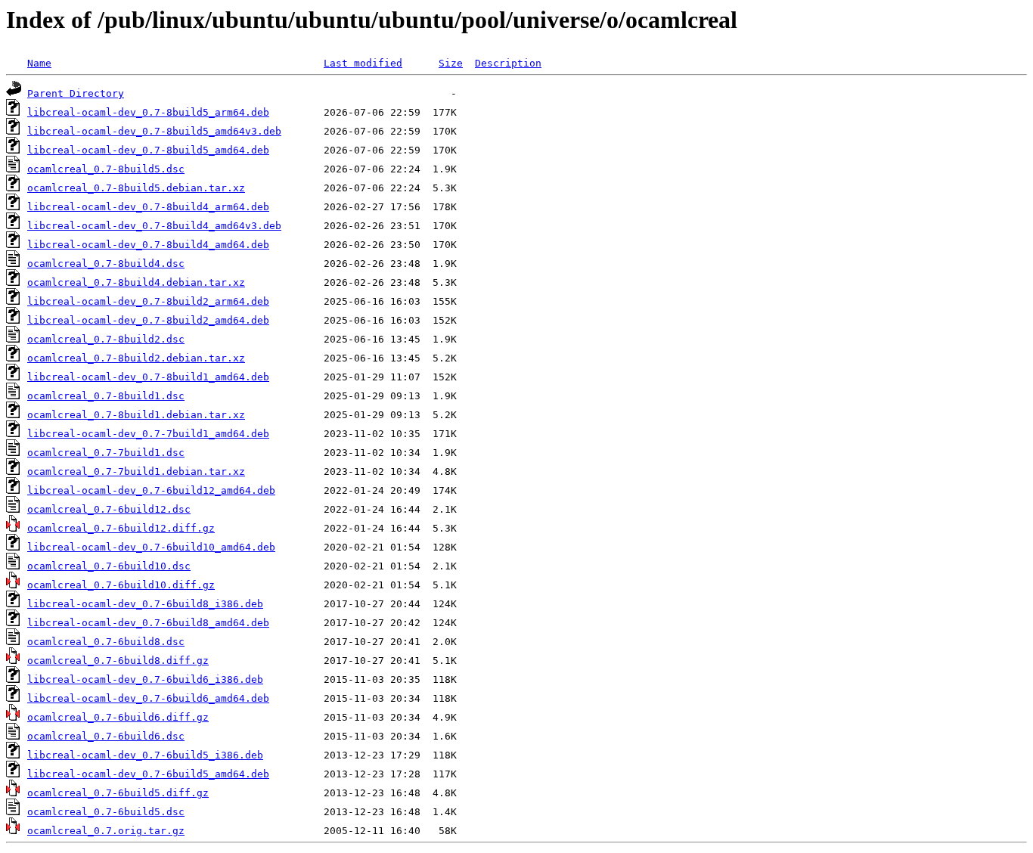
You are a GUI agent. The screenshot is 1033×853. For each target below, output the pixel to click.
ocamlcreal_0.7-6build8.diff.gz (118, 660)
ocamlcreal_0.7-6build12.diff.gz (121, 528)
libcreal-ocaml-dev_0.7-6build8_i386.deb (145, 604)
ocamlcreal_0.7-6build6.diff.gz (118, 717)
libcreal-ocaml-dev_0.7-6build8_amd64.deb (148, 622)
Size (451, 63)
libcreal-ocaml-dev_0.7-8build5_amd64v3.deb (154, 131)
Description (508, 63)
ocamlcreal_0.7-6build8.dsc (106, 641)
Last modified (363, 63)
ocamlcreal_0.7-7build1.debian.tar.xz (136, 471)
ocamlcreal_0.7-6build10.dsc (109, 566)
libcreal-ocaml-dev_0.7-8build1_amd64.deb (148, 377)
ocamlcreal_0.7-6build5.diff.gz (118, 793)
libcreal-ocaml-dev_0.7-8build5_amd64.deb (148, 150)
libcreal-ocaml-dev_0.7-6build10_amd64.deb (151, 547)
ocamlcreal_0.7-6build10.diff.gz (121, 585)
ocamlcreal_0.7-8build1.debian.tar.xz (136, 414)
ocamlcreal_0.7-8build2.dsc (106, 339)
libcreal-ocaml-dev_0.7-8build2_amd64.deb (148, 320)
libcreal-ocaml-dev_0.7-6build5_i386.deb (145, 755)
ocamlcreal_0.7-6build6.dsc (106, 736)
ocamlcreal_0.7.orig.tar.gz (106, 830)
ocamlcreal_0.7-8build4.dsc (106, 263)
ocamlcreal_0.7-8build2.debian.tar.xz (136, 358)
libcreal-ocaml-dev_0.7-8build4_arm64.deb (148, 206)
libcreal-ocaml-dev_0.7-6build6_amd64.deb (148, 698)
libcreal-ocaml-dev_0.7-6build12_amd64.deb (151, 490)
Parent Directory (75, 93)
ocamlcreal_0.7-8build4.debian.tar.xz (136, 282)
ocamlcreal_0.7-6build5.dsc (106, 811)
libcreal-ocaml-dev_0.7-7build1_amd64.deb (148, 433)
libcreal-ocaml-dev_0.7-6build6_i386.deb (145, 679)
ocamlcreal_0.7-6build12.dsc (109, 509)
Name (39, 63)
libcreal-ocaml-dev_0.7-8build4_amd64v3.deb (154, 225)
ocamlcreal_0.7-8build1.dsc (106, 396)
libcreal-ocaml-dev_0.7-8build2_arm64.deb (148, 301)
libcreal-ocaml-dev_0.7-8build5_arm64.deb (148, 112)
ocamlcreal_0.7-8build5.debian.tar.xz (136, 188)
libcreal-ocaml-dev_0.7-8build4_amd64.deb (148, 244)
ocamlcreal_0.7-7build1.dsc (106, 452)
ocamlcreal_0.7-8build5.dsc (106, 169)
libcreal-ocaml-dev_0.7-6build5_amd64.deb (148, 774)
